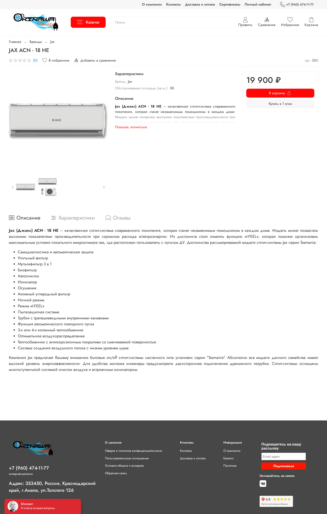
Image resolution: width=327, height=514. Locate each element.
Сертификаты (229, 4)
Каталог (92, 22)
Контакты (173, 4)
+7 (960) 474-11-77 (300, 4)
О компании (152, 4)
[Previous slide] (16, 121)
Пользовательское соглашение (127, 458)
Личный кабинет (258, 4)
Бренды (36, 41)
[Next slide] (100, 121)
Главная (15, 41)
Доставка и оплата (200, 4)
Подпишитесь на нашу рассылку (281, 446)
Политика (229, 465)
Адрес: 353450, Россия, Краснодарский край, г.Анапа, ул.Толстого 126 (52, 487)
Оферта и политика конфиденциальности (133, 450)
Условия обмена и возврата (124, 465)
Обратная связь (116, 473)
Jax (52, 41)
